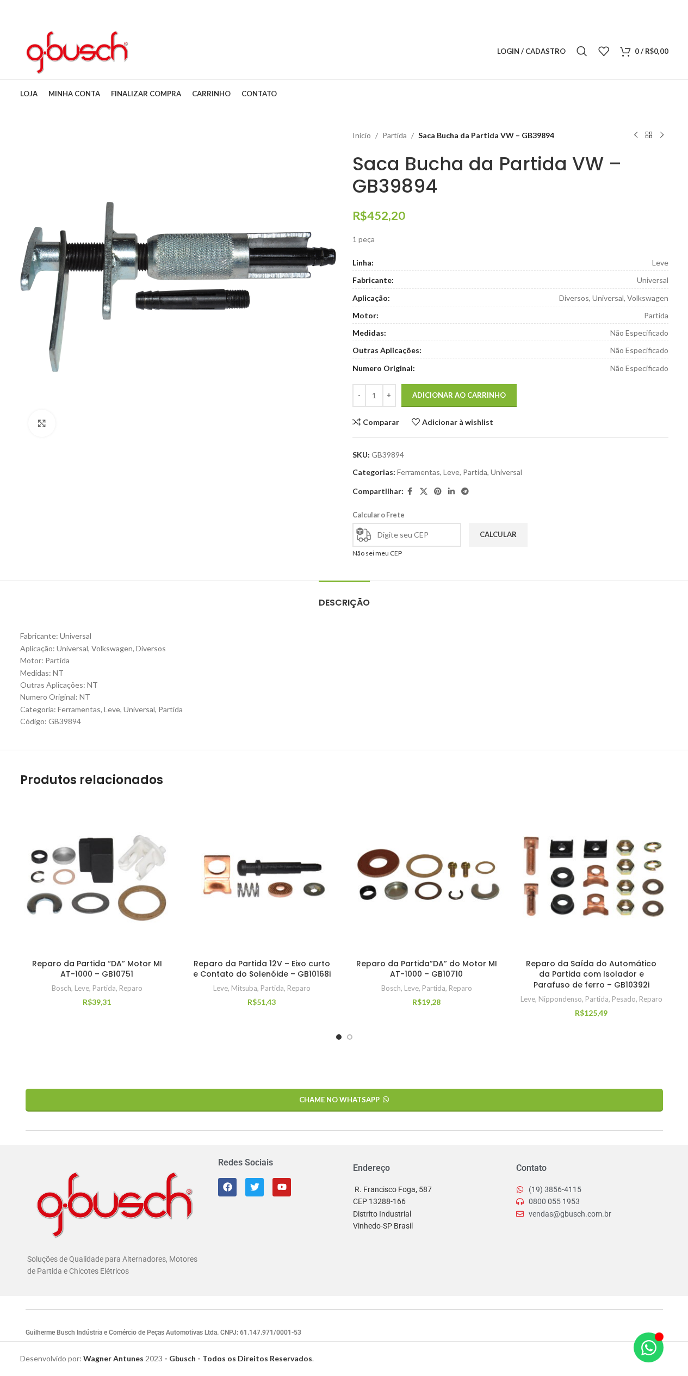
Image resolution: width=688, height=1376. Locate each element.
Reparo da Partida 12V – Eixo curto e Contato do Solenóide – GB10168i (262, 969)
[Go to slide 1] (339, 1037)
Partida (394, 135)
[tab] (344, 597)
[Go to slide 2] (349, 1037)
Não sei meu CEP (377, 553)
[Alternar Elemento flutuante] (649, 1347)
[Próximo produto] (661, 135)
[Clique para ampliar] (41, 423)
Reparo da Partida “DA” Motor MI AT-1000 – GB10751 (97, 969)
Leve (451, 472)
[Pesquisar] (582, 51)
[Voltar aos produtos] (648, 135)
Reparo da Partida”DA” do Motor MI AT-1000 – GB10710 (426, 969)
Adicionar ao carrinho (459, 395)
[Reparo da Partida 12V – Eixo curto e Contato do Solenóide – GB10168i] (262, 876)
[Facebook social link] (149, 51)
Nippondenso (560, 999)
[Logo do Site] (76, 50)
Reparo (130, 988)
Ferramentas (418, 472)
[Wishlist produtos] (604, 51)
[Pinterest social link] (177, 51)
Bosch (61, 988)
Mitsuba (244, 988)
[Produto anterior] (635, 135)
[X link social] (163, 51)
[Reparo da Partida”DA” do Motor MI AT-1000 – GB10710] (427, 876)
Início (361, 135)
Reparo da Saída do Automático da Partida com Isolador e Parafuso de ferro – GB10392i (591, 974)
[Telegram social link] (204, 51)
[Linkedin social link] (190, 51)
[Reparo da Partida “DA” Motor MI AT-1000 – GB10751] (97, 876)
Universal (506, 472)
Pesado (624, 999)
